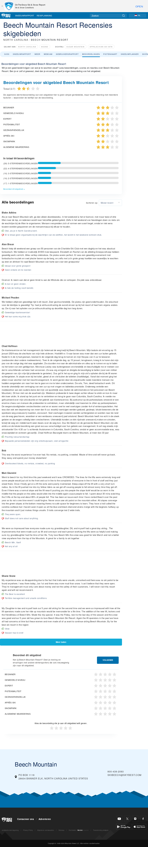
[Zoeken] (123, 15)
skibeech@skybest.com (124, 775)
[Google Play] (124, 826)
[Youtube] (119, 819)
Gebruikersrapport (67, 54)
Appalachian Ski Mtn (101, 47)
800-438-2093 (116, 771)
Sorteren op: (92, 202)
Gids (6, 54)
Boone (44, 47)
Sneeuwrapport (24, 15)
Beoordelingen (91, 54)
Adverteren (45, 819)
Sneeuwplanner (130, 54)
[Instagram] (135, 819)
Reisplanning (44, 15)
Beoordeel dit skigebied (13, 189)
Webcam (48, 54)
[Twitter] (127, 819)
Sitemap (61, 830)
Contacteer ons (25, 819)
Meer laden (61, 642)
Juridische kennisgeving (10, 830)
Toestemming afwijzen (101, 830)
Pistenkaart (110, 54)
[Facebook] (143, 819)
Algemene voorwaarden (45, 830)
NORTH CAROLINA (15, 39)
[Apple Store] (139, 826)
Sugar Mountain (75, 47)
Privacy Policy (28, 830)
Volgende (108, 660)
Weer (37, 54)
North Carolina (27, 47)
